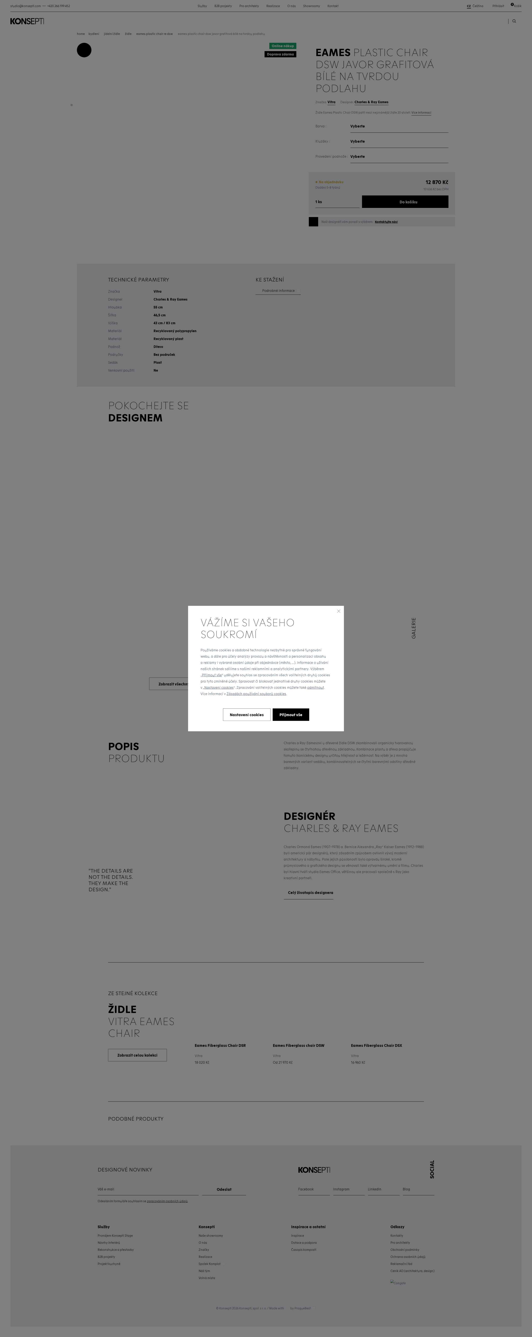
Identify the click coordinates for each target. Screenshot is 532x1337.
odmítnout (315, 687)
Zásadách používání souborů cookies (256, 694)
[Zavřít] (339, 611)
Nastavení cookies (219, 687)
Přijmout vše (212, 675)
